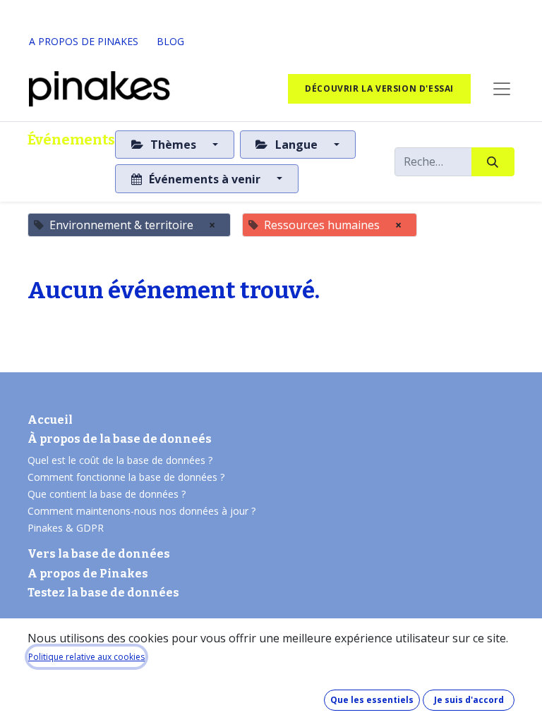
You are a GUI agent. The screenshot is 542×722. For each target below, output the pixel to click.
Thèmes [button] (173, 144)
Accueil (50, 420)
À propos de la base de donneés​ (120, 439)
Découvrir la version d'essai (379, 88)
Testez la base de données (103, 592)
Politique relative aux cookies (86, 657)
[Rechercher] (492, 161)
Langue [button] (296, 144)
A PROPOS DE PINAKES (83, 41)
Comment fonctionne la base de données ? (126, 477)
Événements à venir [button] (204, 179)
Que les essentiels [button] (372, 700)
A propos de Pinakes (88, 573)
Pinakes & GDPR (66, 527)
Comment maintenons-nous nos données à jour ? (141, 511)
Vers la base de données (99, 554)
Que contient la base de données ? (107, 494)
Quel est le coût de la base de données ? (121, 460)
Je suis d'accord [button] (469, 700)
